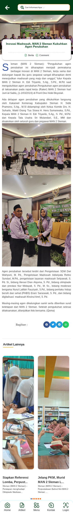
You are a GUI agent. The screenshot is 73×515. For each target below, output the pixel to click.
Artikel (21, 510)
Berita (8, 473)
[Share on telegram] (59, 324)
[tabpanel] (18, 425)
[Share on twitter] (53, 324)
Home (7, 510)
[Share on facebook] (46, 324)
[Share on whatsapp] (66, 324)
